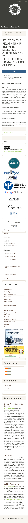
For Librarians (8, 392)
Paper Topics (7, 296)
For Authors (7, 388)
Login (25, 1)
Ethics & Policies (8, 301)
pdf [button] (14, 71)
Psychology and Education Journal (11, 27)
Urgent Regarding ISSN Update (13, 405)
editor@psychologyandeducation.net (15, 499)
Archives (10, 32)
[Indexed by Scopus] (14, 163)
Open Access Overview (10, 319)
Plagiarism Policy (8, 310)
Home (5, 32)
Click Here (13, 243)
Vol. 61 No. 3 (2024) (18, 32)
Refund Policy (7, 317)
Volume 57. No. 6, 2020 (10, 256)
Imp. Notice (8, 455)
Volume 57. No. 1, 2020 (10, 274)
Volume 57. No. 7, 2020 (10, 253)
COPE (5, 326)
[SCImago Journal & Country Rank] (14, 230)
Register (19, 1)
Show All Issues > (8, 279)
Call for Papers (8, 292)
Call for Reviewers (11, 484)
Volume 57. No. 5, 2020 (10, 259)
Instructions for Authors (10, 294)
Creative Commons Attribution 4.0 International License (13, 151)
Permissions (7, 324)
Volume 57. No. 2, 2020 (10, 271)
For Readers (8, 385)
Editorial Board (8, 299)
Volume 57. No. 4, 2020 (10, 263)
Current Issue (7, 237)
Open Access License (9, 321)
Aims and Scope (8, 289)
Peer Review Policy (9, 308)
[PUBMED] (12, 175)
